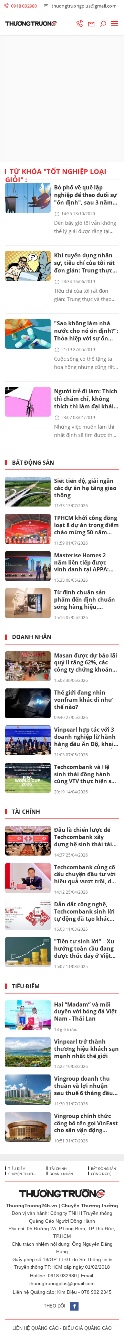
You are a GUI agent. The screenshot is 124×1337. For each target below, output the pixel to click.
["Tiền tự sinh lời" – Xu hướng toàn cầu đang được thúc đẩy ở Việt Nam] (28, 952)
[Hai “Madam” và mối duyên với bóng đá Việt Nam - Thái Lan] (28, 1015)
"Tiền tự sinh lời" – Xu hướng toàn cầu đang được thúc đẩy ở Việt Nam (84, 949)
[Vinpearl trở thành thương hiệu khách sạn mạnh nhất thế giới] (28, 1052)
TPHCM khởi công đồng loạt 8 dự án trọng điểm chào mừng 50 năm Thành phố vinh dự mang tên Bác (86, 525)
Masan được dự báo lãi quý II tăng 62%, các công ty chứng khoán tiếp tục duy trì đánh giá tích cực (85, 663)
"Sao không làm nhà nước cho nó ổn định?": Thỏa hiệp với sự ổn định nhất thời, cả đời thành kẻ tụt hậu (86, 331)
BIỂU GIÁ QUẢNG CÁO (87, 1328)
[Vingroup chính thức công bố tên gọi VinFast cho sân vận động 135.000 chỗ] (28, 1127)
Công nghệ (101, 1173)
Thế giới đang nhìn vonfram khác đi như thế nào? (83, 700)
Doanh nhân (31, 637)
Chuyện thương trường (21, 1173)
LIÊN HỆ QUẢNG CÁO (35, 1328)
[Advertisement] (62, 98)
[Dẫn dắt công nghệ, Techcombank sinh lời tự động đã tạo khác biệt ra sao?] (28, 915)
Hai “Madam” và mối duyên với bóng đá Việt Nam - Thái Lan (85, 1012)
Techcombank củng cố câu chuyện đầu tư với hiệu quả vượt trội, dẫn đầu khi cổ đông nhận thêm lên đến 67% (86, 874)
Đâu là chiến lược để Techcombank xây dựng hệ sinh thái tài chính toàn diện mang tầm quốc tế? (84, 837)
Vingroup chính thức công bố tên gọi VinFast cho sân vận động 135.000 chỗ (86, 1123)
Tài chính (26, 812)
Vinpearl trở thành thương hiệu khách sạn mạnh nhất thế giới (86, 1049)
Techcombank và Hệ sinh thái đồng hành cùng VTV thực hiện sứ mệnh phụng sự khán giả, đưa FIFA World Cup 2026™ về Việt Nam (85, 774)
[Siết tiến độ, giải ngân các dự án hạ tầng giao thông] (28, 492)
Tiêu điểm (26, 986)
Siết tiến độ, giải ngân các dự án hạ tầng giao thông (85, 488)
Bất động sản (33, 463)
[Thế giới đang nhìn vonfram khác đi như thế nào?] (28, 703)
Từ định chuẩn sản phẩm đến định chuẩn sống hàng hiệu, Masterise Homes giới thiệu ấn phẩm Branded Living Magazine (84, 600)
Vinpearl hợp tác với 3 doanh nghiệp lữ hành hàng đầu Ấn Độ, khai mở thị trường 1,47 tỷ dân (85, 737)
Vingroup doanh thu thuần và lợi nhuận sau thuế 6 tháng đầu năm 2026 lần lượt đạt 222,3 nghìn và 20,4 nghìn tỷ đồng (84, 1086)
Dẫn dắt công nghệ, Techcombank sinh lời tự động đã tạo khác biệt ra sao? (84, 911)
